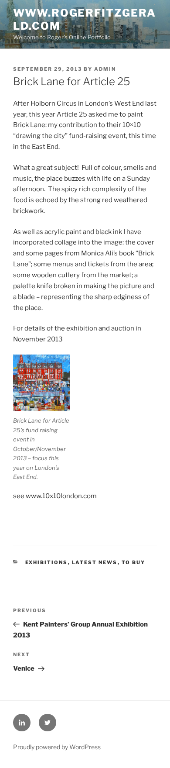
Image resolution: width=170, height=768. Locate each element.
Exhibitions (46, 562)
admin (105, 69)
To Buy (134, 562)
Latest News (95, 562)
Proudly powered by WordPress (57, 747)
